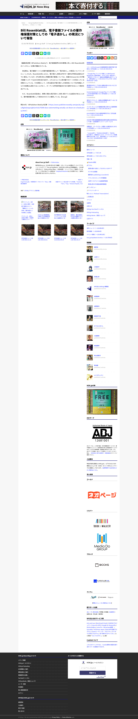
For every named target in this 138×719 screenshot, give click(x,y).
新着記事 (30, 14)
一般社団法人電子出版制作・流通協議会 (100, 453)
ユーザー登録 (96, 14)
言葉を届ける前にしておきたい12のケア (99, 168)
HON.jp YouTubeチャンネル (95, 209)
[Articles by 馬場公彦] (90, 281)
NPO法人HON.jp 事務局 (101, 286)
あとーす (89, 612)
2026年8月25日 (91, 123)
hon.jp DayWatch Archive (57, 43)
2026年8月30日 (91, 89)
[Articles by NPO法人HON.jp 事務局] (90, 290)
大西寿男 (96, 336)
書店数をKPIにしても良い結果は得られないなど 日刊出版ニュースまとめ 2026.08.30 (102, 86)
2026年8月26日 (91, 117)
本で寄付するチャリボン (107, 633)
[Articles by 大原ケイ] (90, 261)
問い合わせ (21, 711)
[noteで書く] (49, 53)
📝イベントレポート (93, 190)
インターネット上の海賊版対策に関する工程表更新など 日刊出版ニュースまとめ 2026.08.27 (102, 107)
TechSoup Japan (99, 629)
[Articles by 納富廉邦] (90, 349)
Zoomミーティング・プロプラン (101, 631)
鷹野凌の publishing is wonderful (98, 175)
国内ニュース (91, 150)
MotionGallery (91, 627)
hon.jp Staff (41, 43)
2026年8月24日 (91, 140)
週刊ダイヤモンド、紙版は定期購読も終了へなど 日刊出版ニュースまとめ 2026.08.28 (102, 101)
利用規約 (20, 687)
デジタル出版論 (92, 172)
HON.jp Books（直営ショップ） (96, 215)
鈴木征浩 (95, 612)
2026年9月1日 (91, 71)
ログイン (20, 693)
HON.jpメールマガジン (24, 663)
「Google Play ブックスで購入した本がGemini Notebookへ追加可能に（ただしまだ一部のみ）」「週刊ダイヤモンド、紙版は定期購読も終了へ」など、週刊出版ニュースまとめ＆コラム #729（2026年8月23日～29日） (102, 77)
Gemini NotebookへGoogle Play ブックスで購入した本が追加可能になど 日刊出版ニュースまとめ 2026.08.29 (101, 93)
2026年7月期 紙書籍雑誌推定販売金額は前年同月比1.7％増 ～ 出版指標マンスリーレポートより (102, 121)
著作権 (37, 190)
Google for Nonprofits (109, 625)
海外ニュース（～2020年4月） (96, 228)
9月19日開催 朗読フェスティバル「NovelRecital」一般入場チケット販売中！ (52, 48)
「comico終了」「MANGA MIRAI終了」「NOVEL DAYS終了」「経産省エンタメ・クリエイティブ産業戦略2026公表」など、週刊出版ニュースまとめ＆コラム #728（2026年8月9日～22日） (102, 135)
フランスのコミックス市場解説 (96, 178)
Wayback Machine (62, 171)
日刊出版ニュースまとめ (94, 153)
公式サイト (90, 219)
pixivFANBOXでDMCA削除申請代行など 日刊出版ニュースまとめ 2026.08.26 (101, 114)
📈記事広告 (90, 197)
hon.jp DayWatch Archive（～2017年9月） (100, 237)
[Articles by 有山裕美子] (90, 359)
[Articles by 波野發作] (90, 310)
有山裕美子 (97, 355)
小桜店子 (96, 267)
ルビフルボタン (96, 636)
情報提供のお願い (23, 675)
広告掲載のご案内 (23, 669)
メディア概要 (83, 14)
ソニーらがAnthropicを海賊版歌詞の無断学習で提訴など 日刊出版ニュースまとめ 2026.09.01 (102, 68)
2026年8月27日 (91, 110)
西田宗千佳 (97, 316)
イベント (51, 14)
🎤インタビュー (91, 187)
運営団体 (107, 14)
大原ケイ (96, 257)
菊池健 (96, 365)
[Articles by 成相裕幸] (90, 300)
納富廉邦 (96, 346)
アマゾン (31, 190)
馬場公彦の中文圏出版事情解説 (96, 184)
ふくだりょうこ (98, 375)
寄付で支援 (21, 708)
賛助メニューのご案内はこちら (102, 603)
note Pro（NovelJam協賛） (105, 627)
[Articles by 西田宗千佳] (90, 320)
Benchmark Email (101, 623)
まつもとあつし (98, 326)
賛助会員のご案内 (23, 672)
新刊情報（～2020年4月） (94, 231)
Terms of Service (66, 717)
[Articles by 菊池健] (90, 369)
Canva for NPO (96, 625)
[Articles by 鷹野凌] (90, 251)
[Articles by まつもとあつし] (90, 330)
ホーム (22, 14)
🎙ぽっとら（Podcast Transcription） (98, 193)
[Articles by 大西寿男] (90, 340)
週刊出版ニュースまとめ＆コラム (96, 156)
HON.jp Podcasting (93, 212)
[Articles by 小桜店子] (90, 271)
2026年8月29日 (91, 97)
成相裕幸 (96, 296)
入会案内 (20, 705)
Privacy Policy (56, 717)
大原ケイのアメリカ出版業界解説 (97, 181)
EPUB (26, 190)
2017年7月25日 (28, 43)
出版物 (61, 14)
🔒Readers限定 (91, 162)
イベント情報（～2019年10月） (96, 234)
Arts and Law (91, 623)
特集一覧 (41, 14)
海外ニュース (71, 43)
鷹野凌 (96, 247)
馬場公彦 (96, 277)
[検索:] (107, 17)
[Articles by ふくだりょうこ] (90, 379)
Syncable (90, 629)
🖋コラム (89, 165)
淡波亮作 (112, 612)
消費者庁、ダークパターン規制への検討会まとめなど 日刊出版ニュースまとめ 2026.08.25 (102, 127)
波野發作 (96, 306)
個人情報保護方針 (23, 690)
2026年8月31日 (91, 82)
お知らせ (71, 14)
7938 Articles (55, 162)
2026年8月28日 (91, 104)
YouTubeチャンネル (23, 678)
